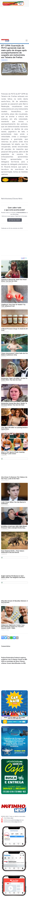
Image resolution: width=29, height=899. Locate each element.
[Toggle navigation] (26, 40)
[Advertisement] (14, 22)
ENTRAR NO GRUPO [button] (14, 220)
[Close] (27, 2)
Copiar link (4, 60)
